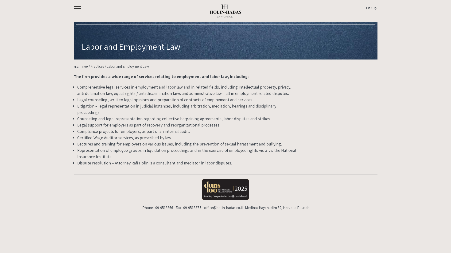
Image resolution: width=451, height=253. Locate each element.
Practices (97, 66)
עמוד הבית (81, 66)
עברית (371, 7)
